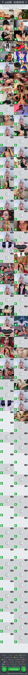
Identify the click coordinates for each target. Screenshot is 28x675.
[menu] (4, 669)
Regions (9, 673)
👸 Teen (22, 657)
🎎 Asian (4, 655)
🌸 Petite (6, 661)
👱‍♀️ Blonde (4, 659)
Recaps (16, 673)
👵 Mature (16, 657)
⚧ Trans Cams (22, 664)
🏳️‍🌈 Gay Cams (14, 664)
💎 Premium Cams (6, 666)
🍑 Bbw (24, 659)
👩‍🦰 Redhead (18, 659)
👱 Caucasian (23, 655)
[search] (23, 669)
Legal (26, 673)
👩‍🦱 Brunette (11, 659)
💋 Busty (12, 661)
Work (13, 673)
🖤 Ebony (10, 655)
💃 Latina (16, 655)
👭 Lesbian (18, 661)
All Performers (21, 673)
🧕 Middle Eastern (8, 657)
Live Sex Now (14, 669)
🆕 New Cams (5, 664)
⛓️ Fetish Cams (16, 666)
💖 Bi (23, 661)
